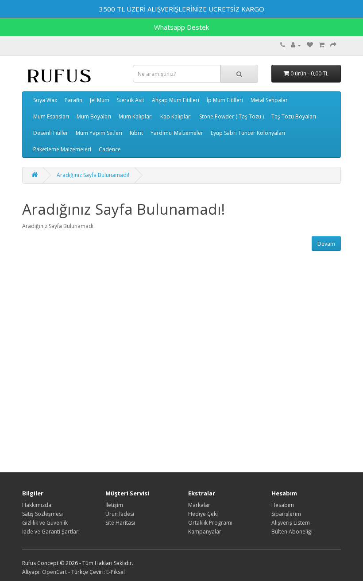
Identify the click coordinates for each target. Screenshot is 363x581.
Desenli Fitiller (50, 133)
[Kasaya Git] (333, 45)
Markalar (199, 505)
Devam (326, 243)
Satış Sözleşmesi (42, 514)
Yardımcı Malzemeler (177, 133)
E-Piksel (115, 572)
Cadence (110, 149)
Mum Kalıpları (136, 116)
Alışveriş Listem (290, 522)
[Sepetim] (321, 45)
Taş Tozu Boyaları (293, 116)
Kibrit (136, 133)
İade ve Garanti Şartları (51, 531)
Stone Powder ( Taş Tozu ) (231, 116)
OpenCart (54, 572)
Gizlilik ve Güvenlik (45, 522)
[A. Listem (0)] (310, 45)
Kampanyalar (204, 531)
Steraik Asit (130, 100)
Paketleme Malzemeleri (62, 149)
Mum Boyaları (94, 116)
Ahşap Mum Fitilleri (175, 100)
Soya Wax (45, 100)
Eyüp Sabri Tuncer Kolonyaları (248, 133)
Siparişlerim (286, 514)
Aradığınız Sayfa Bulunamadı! (93, 175)
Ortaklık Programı (210, 522)
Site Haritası (120, 522)
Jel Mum (99, 100)
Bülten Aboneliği (292, 531)
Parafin (73, 100)
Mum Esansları (51, 116)
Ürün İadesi (119, 514)
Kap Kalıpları (176, 116)
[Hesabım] (296, 45)
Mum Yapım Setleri (99, 133)
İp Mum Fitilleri (225, 100)
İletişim (114, 505)
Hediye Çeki (203, 514)
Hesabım (282, 505)
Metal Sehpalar (269, 100)
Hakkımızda (36, 505)
